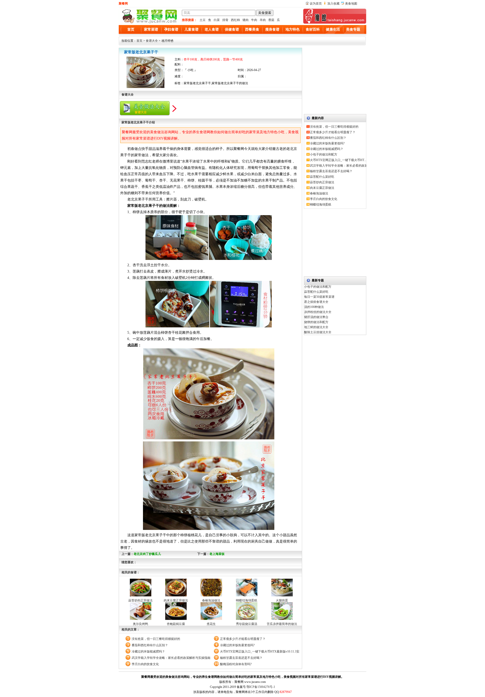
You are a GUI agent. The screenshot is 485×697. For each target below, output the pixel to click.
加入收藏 (333, 3)
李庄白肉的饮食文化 (145, 664)
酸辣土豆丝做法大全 (317, 332)
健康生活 (333, 29)
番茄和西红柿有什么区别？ (150, 645)
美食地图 (351, 3)
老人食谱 (212, 29)
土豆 (203, 20)
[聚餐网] (149, 23)
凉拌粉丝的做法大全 (317, 312)
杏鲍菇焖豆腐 (176, 624)
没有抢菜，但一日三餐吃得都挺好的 (156, 639)
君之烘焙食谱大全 (316, 302)
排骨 (225, 20)
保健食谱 (232, 29)
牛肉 (254, 20)
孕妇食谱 (171, 29)
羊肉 (263, 20)
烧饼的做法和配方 (316, 322)
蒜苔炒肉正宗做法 (140, 600)
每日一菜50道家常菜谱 (319, 297)
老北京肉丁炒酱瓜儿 (147, 554)
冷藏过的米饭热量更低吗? (237, 645)
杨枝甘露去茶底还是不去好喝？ (241, 658)
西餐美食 (252, 29)
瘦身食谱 (272, 29)
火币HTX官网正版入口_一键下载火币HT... (338, 160)
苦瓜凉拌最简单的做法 (282, 624)
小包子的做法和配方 (323, 154)
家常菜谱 (151, 29)
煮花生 (211, 624)
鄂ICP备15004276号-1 (261, 687)
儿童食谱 (191, 29)
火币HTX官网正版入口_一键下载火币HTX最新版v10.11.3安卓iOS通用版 (260, 651)
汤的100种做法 (314, 307)
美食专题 (353, 29)
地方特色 (292, 29)
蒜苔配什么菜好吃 (322, 176)
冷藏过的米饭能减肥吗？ (148, 651)
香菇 (271, 20)
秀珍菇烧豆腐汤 (246, 624)
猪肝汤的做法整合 (316, 317)
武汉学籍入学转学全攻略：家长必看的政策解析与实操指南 (171, 658)
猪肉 (246, 20)
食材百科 (313, 29)
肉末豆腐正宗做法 (176, 600)
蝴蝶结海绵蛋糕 (246, 600)
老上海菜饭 (217, 554)
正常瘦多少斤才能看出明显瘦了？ (242, 639)
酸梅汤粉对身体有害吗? (236, 664)
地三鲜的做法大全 (316, 327)
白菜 (217, 20)
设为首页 (316, 3)
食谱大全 (152, 40)
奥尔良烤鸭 (140, 624)
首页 (130, 29)
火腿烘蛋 (282, 600)
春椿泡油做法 (211, 600)
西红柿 (235, 20)
